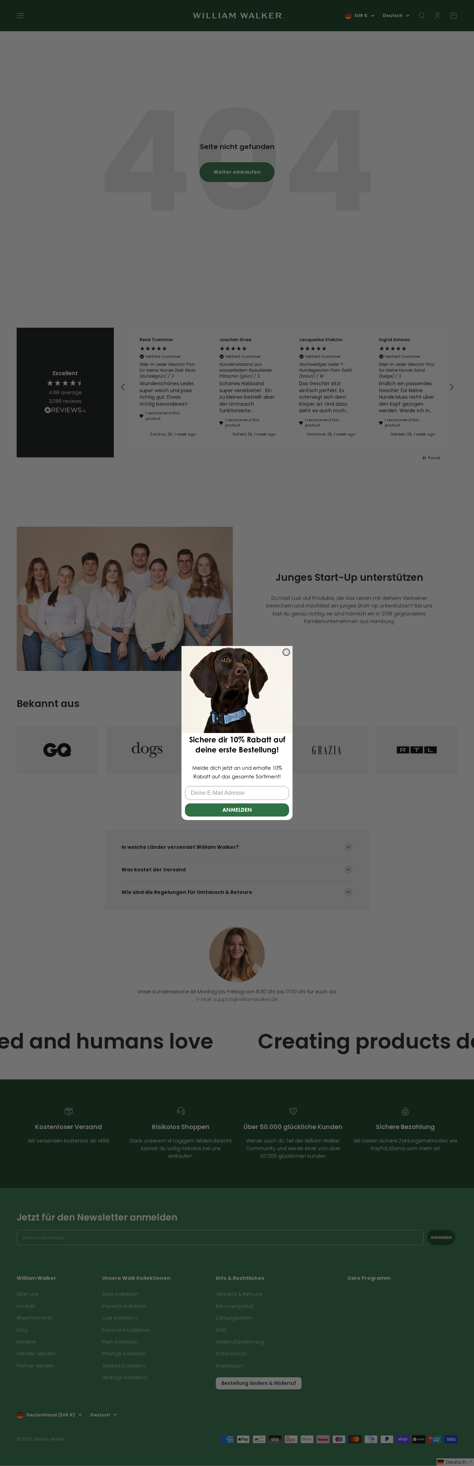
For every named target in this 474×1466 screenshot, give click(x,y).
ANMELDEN (237, 809)
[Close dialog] (286, 652)
